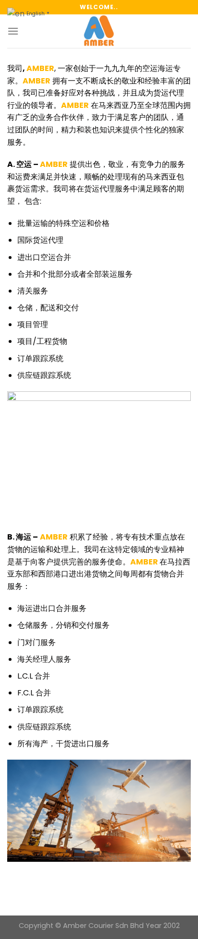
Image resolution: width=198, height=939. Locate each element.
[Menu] (13, 31)
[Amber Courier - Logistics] (99, 31)
